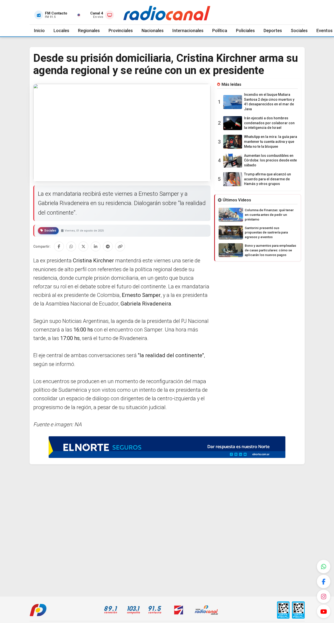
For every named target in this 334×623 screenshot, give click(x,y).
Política (219, 30)
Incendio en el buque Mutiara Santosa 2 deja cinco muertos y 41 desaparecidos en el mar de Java (269, 102)
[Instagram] (323, 596)
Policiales (245, 30)
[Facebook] (323, 581)
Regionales (89, 30)
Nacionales (153, 30)
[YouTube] (323, 611)
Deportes (273, 30)
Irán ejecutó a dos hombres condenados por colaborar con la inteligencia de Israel (269, 123)
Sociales (299, 30)
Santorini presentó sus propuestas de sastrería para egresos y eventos (266, 232)
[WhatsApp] (323, 566)
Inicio (39, 30)
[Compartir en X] (83, 246)
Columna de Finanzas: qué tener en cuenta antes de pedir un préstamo (269, 214)
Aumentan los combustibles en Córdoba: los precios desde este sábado (270, 160)
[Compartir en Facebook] (59, 246)
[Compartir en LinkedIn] (95, 246)
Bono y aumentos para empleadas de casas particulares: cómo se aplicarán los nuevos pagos (270, 250)
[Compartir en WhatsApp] (71, 246)
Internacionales (187, 30)
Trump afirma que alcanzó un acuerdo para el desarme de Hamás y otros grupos (267, 179)
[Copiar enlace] (120, 246)
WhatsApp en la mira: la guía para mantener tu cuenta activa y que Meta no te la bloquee (270, 141)
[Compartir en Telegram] (108, 246)
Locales (61, 30)
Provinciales (121, 30)
